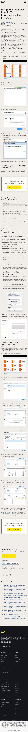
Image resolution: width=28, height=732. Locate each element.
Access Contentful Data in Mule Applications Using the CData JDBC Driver (15, 617)
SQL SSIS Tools (18, 659)
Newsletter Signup (5, 710)
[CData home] (6, 2)
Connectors (3, 679)
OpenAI (16, 713)
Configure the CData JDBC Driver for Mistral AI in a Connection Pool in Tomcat (15, 596)
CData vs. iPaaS (4, 688)
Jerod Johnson (9, 22)
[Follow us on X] (24, 23)
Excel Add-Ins (4, 668)
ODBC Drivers (4, 655)
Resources (3, 708)
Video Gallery (4, 715)
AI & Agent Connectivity (6, 684)
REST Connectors (4, 665)
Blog (2, 706)
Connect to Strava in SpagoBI (11, 614)
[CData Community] (10, 642)
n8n (15, 710)
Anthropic (17, 702)
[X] (5, 642)
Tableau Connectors (5, 672)
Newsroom (17, 684)
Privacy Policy (14, 720)
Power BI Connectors (5, 670)
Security (22, 720)
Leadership (17, 688)
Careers (16, 692)
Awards (16, 686)
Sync (16, 655)
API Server (3, 663)
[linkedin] (2, 642)
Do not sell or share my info (14, 730)
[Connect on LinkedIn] (26, 23)
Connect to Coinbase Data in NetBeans (14, 599)
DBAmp (16, 661)
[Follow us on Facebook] (21, 23)
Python (2, 661)
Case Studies (3, 704)
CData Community (5, 702)
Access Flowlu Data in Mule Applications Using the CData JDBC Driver (14, 585)
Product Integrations (5, 682)
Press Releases (18, 682)
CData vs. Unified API (5, 690)
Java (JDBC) (3, 657)
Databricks (17, 704)
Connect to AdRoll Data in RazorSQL (13, 593)
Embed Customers (5, 686)
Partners (16, 690)
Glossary (3, 713)
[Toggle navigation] (25, 2)
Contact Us (17, 694)
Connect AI (17, 657)
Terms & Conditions (4, 720)
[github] (7, 642)
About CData (17, 679)
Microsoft (17, 708)
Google (16, 706)
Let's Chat (5, 646)
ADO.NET (3, 659)
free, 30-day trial (6, 512)
